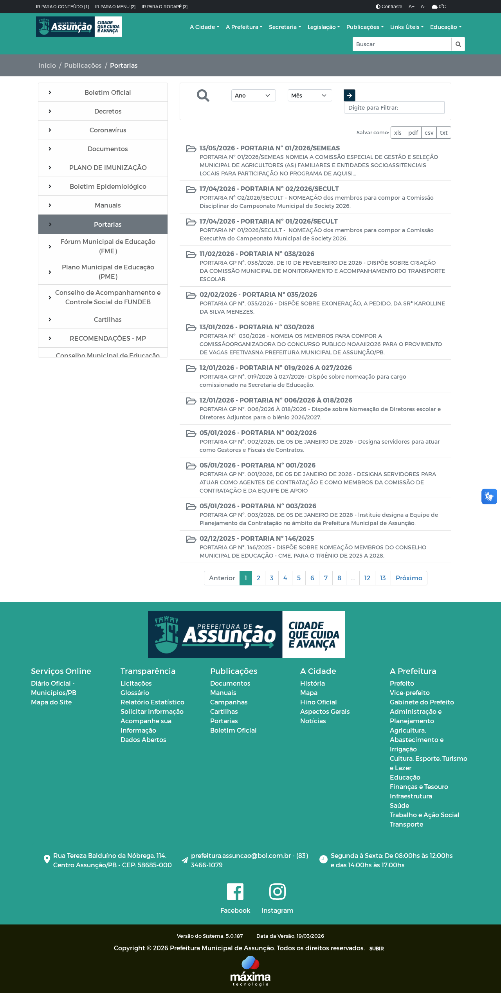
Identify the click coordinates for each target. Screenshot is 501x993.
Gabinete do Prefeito (422, 702)
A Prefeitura (242, 26)
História (312, 683)
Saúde (399, 805)
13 (383, 577)
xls (398, 132)
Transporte (406, 824)
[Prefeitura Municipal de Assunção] (79, 26)
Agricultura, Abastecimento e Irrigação (416, 739)
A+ (411, 6)
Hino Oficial (318, 702)
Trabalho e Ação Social (425, 814)
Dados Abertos (143, 739)
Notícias (313, 720)
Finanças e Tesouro (419, 786)
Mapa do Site (51, 702)
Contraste (391, 6)
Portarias (224, 720)
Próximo (409, 577)
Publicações (362, 26)
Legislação (322, 26)
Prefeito (402, 683)
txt (444, 132)
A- (423, 6)
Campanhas (229, 702)
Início (47, 65)
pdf (413, 132)
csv (429, 132)
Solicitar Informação (152, 711)
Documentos (230, 683)
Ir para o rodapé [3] (164, 6)
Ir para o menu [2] (115, 6)
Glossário (135, 692)
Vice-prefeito (410, 692)
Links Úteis (405, 26)
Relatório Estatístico (152, 702)
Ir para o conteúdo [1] (62, 6)
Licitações (136, 683)
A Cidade (202, 26)
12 (367, 577)
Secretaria (283, 26)
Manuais (223, 692)
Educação (443, 26)
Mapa (308, 692)
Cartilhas (224, 711)
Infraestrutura (411, 796)
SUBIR (376, 948)
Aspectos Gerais (325, 711)
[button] (457, 44)
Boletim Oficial (233, 730)
